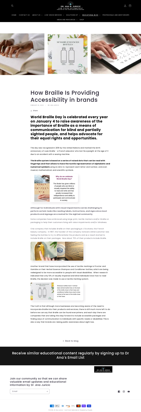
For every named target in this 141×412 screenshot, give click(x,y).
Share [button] (35, 110)
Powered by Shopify (86, 410)
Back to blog (71, 340)
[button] (12, 5)
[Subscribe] (47, 391)
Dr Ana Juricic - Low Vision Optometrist (67, 410)
